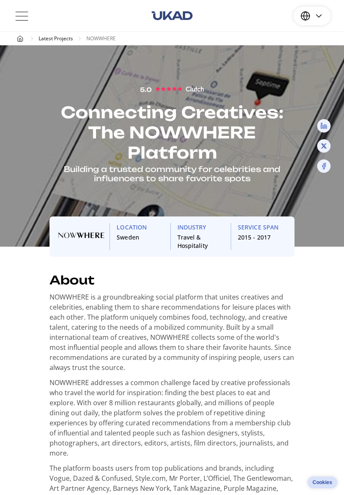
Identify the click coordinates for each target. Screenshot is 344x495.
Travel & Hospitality (192, 241)
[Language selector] (312, 16)
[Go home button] (172, 16)
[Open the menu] (21, 16)
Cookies (322, 482)
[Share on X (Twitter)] (324, 146)
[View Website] (81, 237)
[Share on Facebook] (324, 166)
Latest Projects (56, 38)
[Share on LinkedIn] (324, 126)
